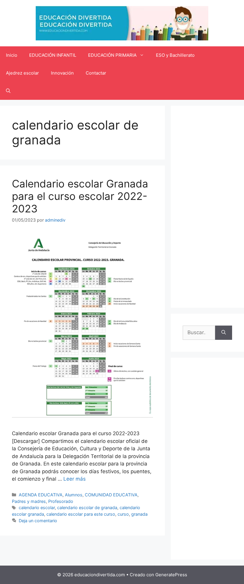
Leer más (74, 479)
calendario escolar (37, 507)
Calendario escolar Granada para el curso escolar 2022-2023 (80, 196)
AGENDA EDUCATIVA (40, 494)
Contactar (96, 73)
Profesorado (60, 501)
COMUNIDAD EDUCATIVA (111, 494)
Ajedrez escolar (22, 73)
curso (123, 514)
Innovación (62, 73)
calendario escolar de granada (87, 507)
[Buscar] (223, 333)
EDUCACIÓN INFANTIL (52, 55)
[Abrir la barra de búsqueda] (8, 91)
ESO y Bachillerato (175, 55)
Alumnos (73, 494)
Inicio (11, 55)
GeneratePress (171, 574)
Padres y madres (29, 501)
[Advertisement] (207, 207)
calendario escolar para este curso (80, 514)
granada (139, 514)
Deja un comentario (38, 520)
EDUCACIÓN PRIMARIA (112, 55)
